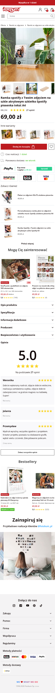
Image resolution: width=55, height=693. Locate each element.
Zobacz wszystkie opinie (27, 452)
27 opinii (30, 110)
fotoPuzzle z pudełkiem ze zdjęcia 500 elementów (14, 287)
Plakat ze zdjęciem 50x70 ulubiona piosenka (35, 195)
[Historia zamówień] (40, 9)
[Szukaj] (52, 16)
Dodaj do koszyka (21, 147)
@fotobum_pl (45, 526)
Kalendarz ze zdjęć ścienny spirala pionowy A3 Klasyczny (14, 499)
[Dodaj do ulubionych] (51, 147)
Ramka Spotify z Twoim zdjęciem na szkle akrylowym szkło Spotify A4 (34, 229)
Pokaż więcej (27, 243)
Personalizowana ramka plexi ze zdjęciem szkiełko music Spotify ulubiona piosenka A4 (35, 212)
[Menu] (3, 16)
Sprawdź (44, 169)
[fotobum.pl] (11, 9)
